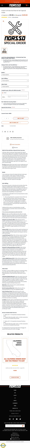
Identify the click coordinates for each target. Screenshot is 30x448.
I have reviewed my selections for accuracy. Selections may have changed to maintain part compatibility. (15, 104)
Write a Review (15, 17)
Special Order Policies (15, 416)
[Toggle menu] (4, 5)
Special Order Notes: (8, 107)
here (5, 179)
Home (15, 390)
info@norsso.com (16, 439)
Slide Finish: (4, 84)
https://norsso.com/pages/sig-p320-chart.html (12, 212)
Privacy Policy (15, 413)
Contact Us (15, 408)
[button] (11, 15)
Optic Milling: (5, 78)
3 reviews (10, 17)
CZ (15, 398)
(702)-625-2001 (16, 2)
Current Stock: (6, 113)
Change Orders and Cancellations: (9, 64)
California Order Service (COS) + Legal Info (15, 368)
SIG (15, 392)
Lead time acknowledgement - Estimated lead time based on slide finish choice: (13, 58)
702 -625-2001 (16, 437)
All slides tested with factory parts (17, 139)
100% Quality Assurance (16, 137)
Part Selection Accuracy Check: (9, 101)
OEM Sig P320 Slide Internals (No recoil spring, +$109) (17, 96)
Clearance (15, 403)
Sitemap (22, 441)
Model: (3, 72)
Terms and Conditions (15, 411)
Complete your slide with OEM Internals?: (13, 90)
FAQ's (15, 405)
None (5, 92)
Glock (15, 395)
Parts (15, 400)
